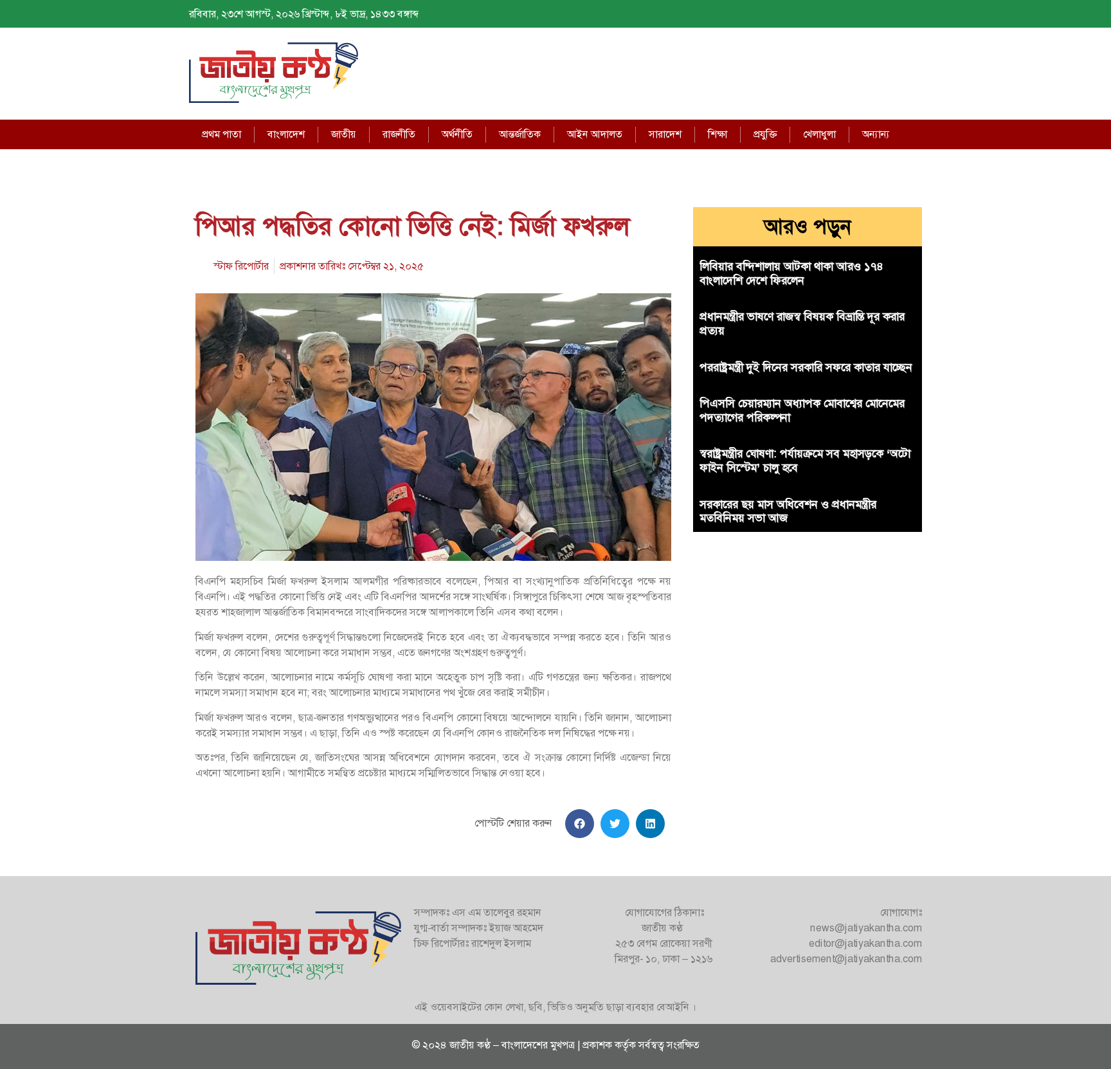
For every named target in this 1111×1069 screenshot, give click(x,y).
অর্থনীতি (457, 134)
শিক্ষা (717, 134)
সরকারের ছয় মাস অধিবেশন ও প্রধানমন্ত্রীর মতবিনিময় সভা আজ (788, 511)
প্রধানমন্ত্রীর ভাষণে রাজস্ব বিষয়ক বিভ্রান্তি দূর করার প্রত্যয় (802, 323)
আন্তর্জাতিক (520, 134)
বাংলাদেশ (286, 134)
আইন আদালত (594, 134)
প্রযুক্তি (765, 134)
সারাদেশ (665, 134)
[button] (579, 823)
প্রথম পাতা (221, 134)
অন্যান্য (876, 134)
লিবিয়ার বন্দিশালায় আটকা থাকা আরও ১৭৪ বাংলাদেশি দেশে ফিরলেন (792, 273)
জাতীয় (343, 134)
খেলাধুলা (819, 134)
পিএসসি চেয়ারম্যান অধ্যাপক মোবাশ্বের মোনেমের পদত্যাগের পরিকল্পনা (802, 410)
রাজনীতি (399, 134)
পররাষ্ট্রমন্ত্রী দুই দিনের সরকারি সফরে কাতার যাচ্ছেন (806, 367)
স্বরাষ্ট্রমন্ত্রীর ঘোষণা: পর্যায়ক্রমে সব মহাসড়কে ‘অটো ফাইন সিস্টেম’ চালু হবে (805, 460)
